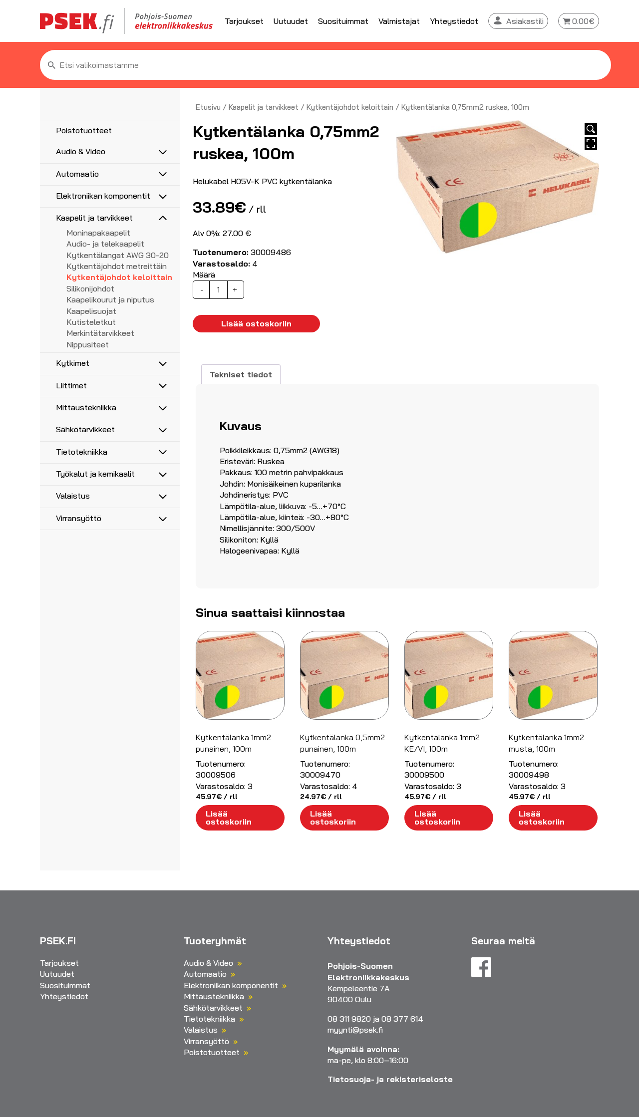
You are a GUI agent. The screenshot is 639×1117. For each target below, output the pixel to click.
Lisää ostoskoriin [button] (229, 818)
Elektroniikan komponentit (103, 196)
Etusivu (208, 107)
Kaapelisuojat (91, 311)
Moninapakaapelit (98, 233)
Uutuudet (291, 21)
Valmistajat (399, 21)
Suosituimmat (343, 21)
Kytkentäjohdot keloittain (119, 277)
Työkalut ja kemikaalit (95, 474)
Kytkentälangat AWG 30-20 (117, 255)
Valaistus (73, 496)
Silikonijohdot (90, 288)
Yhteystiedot (454, 21)
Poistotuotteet (84, 130)
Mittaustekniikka (86, 407)
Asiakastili (525, 21)
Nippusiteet (87, 344)
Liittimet (71, 385)
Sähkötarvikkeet (85, 429)
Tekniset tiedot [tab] (241, 374)
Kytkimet (72, 363)
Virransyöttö (78, 518)
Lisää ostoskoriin (256, 323)
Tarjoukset (244, 21)
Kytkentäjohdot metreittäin (116, 266)
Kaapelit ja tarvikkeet (94, 218)
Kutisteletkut (91, 322)
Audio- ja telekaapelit (105, 244)
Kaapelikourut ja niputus (110, 299)
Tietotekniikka (81, 452)
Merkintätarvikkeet (100, 333)
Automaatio (77, 174)
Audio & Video (80, 151)
